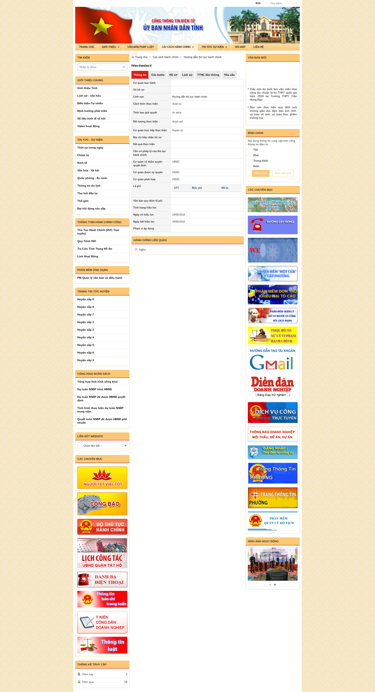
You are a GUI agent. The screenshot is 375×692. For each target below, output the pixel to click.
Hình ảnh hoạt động (263, 541)
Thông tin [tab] (139, 74)
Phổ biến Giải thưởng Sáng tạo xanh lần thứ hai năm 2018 (273, 120)
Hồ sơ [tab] (173, 74)
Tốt (255, 149)
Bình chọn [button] (260, 173)
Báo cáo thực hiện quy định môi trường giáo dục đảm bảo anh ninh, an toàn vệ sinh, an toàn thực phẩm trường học (273, 105)
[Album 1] (273, 564)
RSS (258, 3)
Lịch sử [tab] (187, 74)
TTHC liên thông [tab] (208, 74)
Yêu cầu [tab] (229, 74)
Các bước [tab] (157, 74)
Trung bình (260, 160)
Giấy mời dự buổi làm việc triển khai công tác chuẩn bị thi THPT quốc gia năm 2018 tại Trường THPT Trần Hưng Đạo (273, 87)
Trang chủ (140, 57)
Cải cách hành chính (165, 57)
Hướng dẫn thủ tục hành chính (203, 57)
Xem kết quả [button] (283, 173)
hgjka (142, 249)
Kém (256, 166)
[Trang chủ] (187, 25)
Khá (256, 155)
